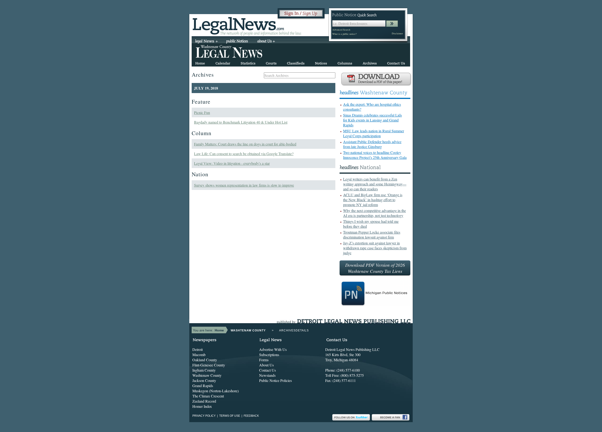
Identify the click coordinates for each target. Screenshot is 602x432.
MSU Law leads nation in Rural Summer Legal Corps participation (373, 133)
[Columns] (344, 62)
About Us (266, 364)
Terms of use (229, 415)
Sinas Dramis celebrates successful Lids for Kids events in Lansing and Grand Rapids (372, 120)
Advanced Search (341, 29)
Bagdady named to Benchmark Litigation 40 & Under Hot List (240, 122)
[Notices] (321, 62)
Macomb (199, 354)
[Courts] (271, 62)
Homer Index (202, 406)
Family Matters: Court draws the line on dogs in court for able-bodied (245, 143)
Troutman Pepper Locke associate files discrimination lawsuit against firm (371, 235)
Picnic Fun (202, 112)
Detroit (197, 349)
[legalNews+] (206, 41)
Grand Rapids (202, 385)
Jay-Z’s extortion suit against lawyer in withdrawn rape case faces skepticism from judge (375, 247)
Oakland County (204, 359)
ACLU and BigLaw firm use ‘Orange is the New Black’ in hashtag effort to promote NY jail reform (372, 199)
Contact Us (267, 370)
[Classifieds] (296, 62)
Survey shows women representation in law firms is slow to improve (244, 185)
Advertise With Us (273, 349)
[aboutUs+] (266, 41)
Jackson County (204, 380)
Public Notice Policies (275, 380)
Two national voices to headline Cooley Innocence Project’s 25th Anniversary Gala (375, 155)
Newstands (267, 375)
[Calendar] (222, 62)
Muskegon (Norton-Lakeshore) (215, 390)
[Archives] (370, 62)
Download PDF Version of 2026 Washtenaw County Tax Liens (375, 268)
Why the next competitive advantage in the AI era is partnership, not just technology (374, 213)
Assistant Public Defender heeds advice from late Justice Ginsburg (372, 144)
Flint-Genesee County (208, 364)
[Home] (200, 62)
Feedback (251, 415)
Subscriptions (269, 354)
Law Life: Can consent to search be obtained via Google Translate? (243, 153)
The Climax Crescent (208, 395)
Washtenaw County (207, 375)
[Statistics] (248, 62)
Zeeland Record (204, 401)
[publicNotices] (237, 41)
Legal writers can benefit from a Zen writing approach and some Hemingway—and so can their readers (374, 184)
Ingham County (204, 370)
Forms (264, 359)
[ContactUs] (396, 62)
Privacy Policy (204, 415)
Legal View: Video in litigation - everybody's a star (232, 163)
